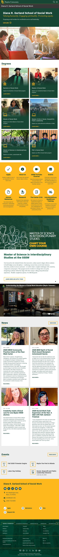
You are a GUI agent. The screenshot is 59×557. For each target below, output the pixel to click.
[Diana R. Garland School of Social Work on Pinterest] (20, 488)
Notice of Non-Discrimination (29, 545)
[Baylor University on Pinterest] (36, 551)
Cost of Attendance (7, 544)
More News (53, 323)
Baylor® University (28, 553)
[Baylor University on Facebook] (23, 551)
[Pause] (55, 281)
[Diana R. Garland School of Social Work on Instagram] (12, 488)
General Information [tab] (8, 523)
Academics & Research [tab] (22, 523)
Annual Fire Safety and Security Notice (9, 541)
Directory (25, 530)
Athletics (4, 528)
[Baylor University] (10, 2)
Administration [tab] (34, 523)
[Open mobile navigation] (57, 2)
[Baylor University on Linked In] (32, 551)
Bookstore (5, 533)
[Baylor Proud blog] (20, 551)
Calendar (25, 526)
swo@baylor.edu (11, 498)
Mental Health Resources (28, 543)
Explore (6, 23)
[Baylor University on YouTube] (39, 551)
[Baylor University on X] (29, 551)
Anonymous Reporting (7, 538)
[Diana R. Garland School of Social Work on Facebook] (5, 488)
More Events (52, 454)
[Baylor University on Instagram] (26, 551)
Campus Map (26, 528)
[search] (53, 2)
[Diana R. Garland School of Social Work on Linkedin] (16, 488)
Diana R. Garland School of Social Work (17, 6)
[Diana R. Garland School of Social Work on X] (8, 488)
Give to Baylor (26, 533)
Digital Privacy (26, 538)
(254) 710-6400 (11, 501)
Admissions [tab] (43, 523)
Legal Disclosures (26, 540)
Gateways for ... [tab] (53, 523)
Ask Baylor (5, 530)
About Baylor (5, 526)
